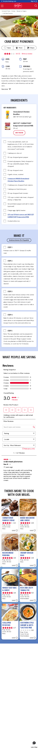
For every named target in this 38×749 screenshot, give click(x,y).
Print (20, 48)
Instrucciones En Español (19, 240)
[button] (6, 89)
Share (32, 48)
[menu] (2, 6)
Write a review (27, 54)
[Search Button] (36, 5)
